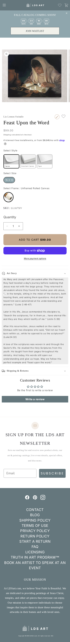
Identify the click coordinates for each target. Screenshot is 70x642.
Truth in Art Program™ (35, 557)
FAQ (35, 546)
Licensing (35, 552)
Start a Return (34, 541)
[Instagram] (42, 499)
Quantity (9, 217)
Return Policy (35, 536)
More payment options (35, 258)
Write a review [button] (35, 399)
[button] (4, 5)
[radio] (11, 161)
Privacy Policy (35, 531)
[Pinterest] (35, 499)
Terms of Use (35, 525)
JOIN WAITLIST (35, 31)
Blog (35, 515)
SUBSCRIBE (52, 473)
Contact (35, 510)
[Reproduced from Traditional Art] (57, 116)
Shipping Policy (35, 520)
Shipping (7, 135)
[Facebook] (27, 499)
